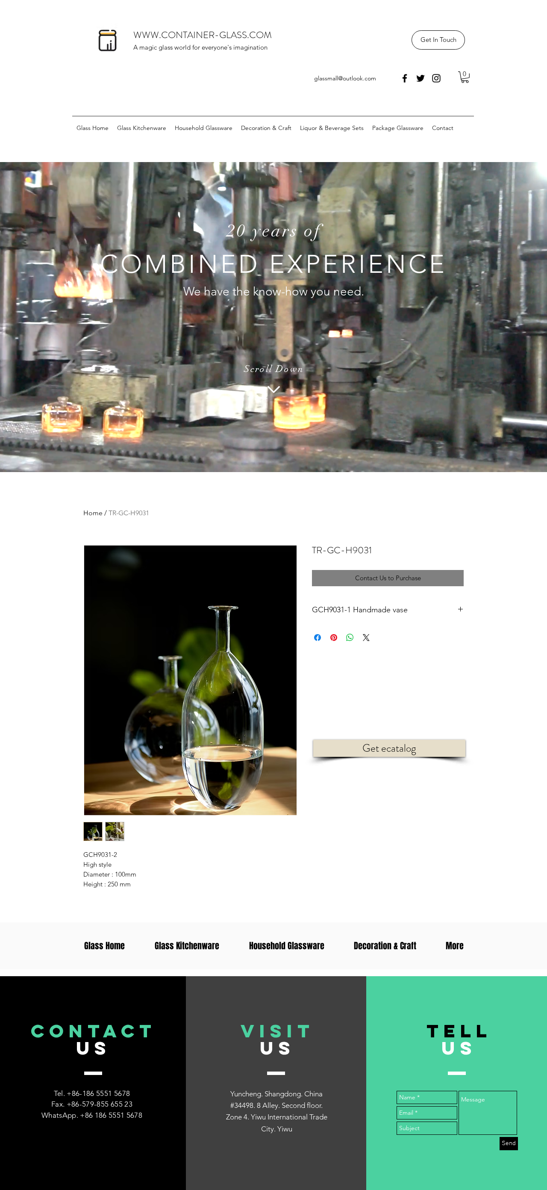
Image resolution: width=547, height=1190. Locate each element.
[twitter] (420, 78)
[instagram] (436, 78)
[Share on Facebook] (317, 637)
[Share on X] (366, 637)
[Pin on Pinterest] (334, 637)
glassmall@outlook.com (345, 78)
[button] (438, 40)
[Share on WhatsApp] (350, 637)
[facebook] (404, 78)
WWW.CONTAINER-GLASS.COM (202, 34)
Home (93, 513)
